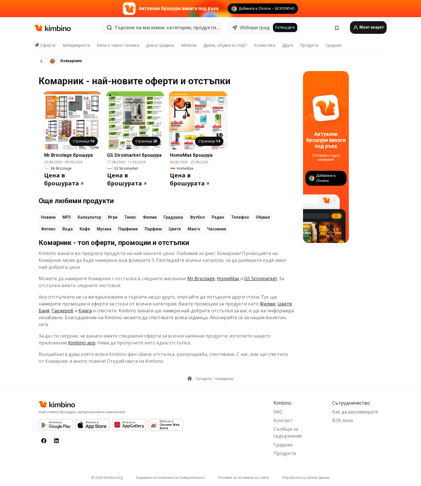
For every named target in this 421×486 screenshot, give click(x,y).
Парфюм (153, 229)
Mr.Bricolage (201, 278)
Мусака (104, 229)
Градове (333, 45)
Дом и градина (160, 45)
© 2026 (107, 477)
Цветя (175, 229)
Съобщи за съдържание (288, 432)
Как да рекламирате (355, 412)
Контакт (283, 420)
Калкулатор (89, 217)
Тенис (130, 217)
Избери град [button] (254, 27)
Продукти (309, 45)
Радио (218, 217)
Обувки (263, 217)
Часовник (216, 229)
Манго (194, 229)
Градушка (173, 217)
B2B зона (342, 420)
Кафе (85, 229)
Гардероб (62, 310)
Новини (48, 217)
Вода (67, 229)
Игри (112, 217)
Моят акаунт (371, 27)
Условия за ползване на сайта (243, 477)
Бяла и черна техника (118, 45)
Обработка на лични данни (306, 477)
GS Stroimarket (260, 278)
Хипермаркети (76, 45)
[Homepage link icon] (189, 378)
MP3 (66, 217)
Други (287, 45)
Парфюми (128, 229)
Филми (150, 217)
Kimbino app (81, 343)
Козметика (264, 45)
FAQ (278, 412)
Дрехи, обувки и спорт (225, 45)
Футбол (197, 217)
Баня (44, 310)
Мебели (188, 45)
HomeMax (228, 278)
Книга (85, 310)
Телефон (240, 217)
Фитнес (48, 229)
